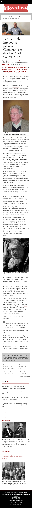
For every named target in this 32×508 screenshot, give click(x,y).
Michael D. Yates (6, 461)
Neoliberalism (19, 73)
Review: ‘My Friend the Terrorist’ (10, 392)
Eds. (8, 381)
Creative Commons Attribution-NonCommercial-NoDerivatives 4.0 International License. (16, 494)
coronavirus (17, 71)
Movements (24, 67)
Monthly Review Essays (9, 413)
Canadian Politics (8, 71)
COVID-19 (23, 71)
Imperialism (12, 67)
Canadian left (8, 365)
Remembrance (17, 69)
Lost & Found (6, 451)
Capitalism (6, 67)
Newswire (10, 69)
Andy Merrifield (6, 420)
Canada (4, 69)
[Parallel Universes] (14, 430)
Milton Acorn (11, 73)
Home (4, 17)
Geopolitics (5, 73)
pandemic (26, 73)
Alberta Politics (6, 64)
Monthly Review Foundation (16, 500)
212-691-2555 (17, 506)
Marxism (18, 67)
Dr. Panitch (16, 87)
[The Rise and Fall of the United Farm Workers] (13, 471)
